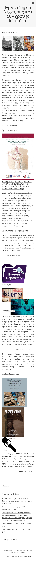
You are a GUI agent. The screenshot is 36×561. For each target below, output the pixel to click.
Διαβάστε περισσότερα (11, 255)
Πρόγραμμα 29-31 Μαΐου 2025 (13, 523)
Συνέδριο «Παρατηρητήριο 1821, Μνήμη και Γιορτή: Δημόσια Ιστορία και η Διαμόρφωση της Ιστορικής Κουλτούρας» (17, 185)
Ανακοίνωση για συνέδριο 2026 (13, 507)
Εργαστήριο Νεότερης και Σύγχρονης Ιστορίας (18, 13)
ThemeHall (27, 556)
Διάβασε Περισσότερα (10, 125)
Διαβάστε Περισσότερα (25, 349)
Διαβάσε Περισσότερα (10, 374)
